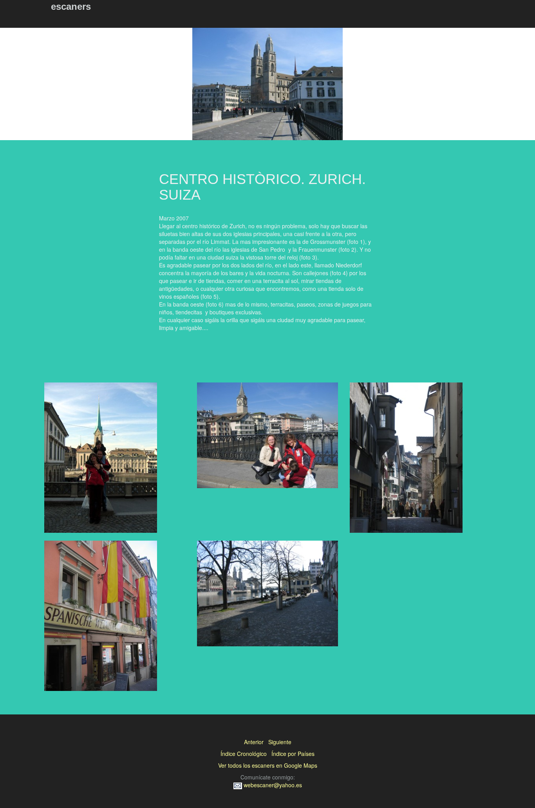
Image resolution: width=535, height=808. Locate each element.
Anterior (254, 742)
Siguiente (279, 742)
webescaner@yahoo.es (272, 785)
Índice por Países (292, 754)
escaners (71, 6)
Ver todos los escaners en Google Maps (267, 765)
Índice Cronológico (244, 754)
